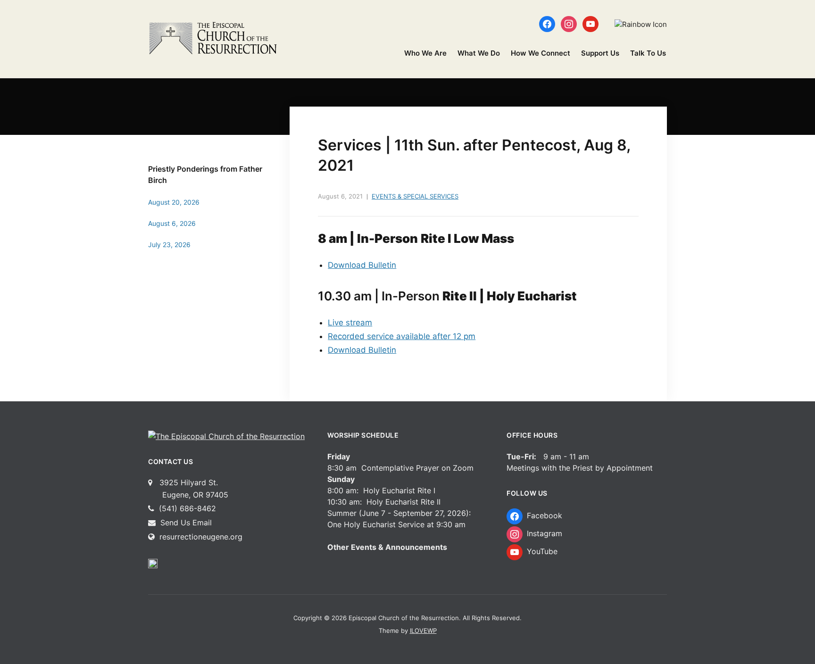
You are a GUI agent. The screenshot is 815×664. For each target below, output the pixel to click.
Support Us (600, 53)
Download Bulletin (362, 265)
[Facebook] (547, 23)
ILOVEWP (423, 630)
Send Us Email (185, 522)
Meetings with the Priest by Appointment (580, 468)
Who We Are (425, 53)
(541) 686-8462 (186, 508)
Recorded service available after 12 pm (401, 336)
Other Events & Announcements (387, 547)
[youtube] (590, 23)
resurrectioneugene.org (200, 536)
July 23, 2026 (169, 245)
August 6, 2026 (172, 223)
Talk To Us (648, 53)
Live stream (350, 322)
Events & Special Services (415, 196)
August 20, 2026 (174, 202)
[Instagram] (569, 23)
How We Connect (540, 53)
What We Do (478, 53)
